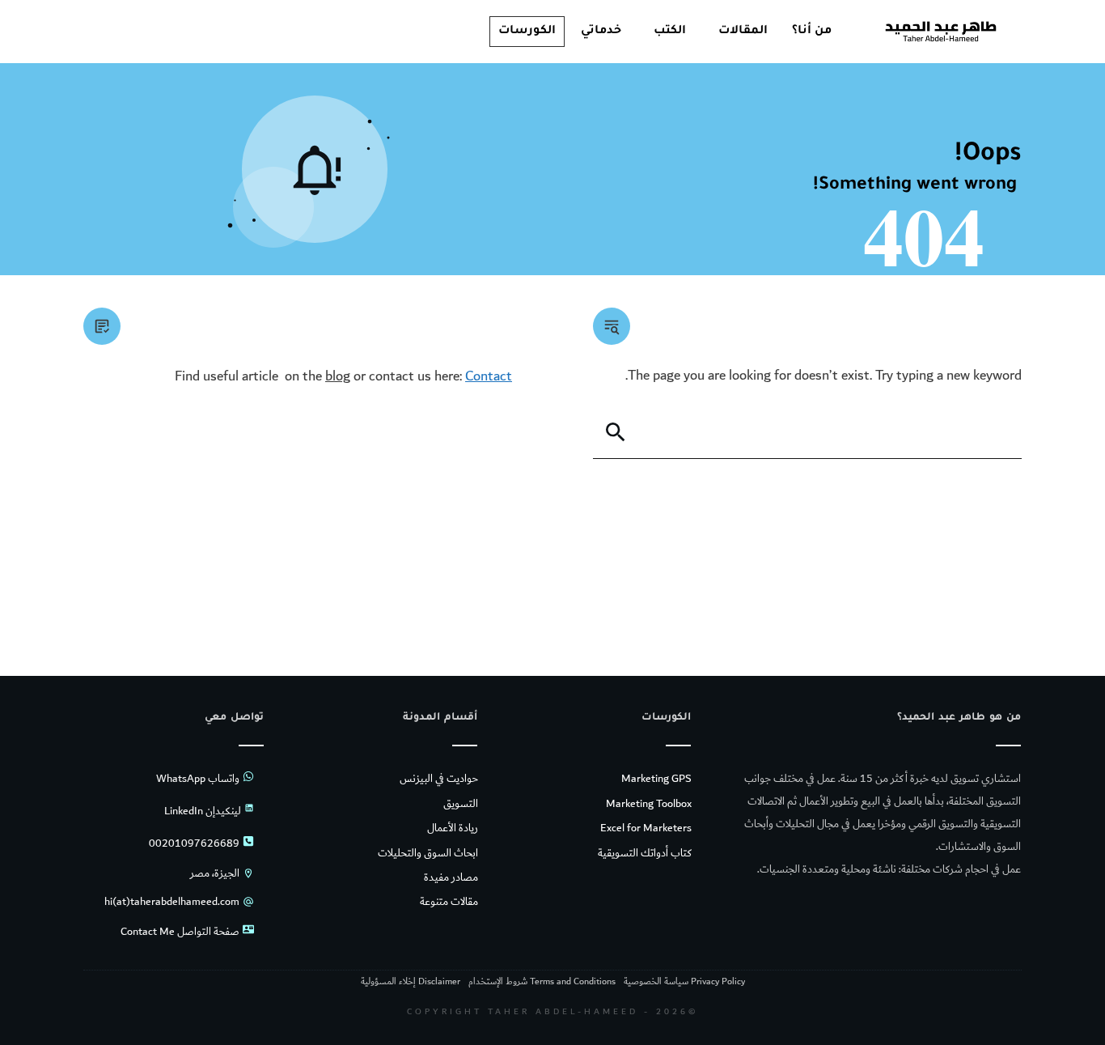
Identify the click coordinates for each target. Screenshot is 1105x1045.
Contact (488, 376)
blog (337, 376)
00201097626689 (194, 843)
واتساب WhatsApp (197, 779)
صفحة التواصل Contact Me (180, 932)
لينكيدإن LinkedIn (202, 811)
